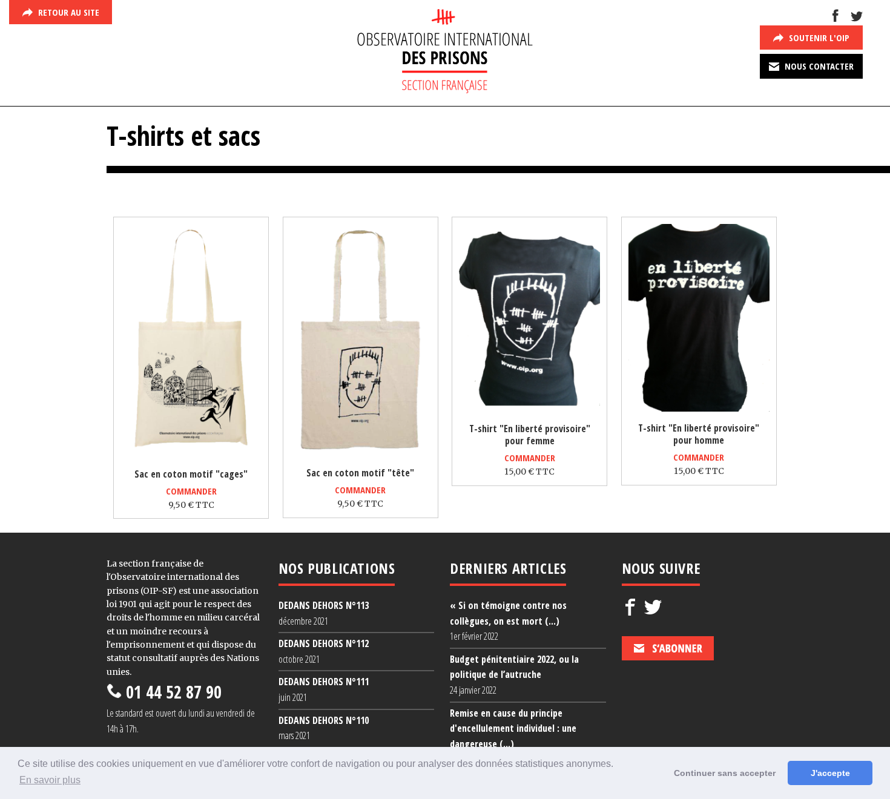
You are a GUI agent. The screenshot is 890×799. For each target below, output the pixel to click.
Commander (191, 491)
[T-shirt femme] (529, 409)
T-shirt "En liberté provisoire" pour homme (698, 434)
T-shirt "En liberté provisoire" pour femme (529, 435)
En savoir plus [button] (50, 780)
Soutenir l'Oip (817, 37)
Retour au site (67, 12)
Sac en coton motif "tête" (360, 472)
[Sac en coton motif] (191, 455)
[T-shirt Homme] (699, 408)
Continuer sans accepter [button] (725, 773)
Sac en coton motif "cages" (191, 474)
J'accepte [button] (830, 773)
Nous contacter (818, 66)
